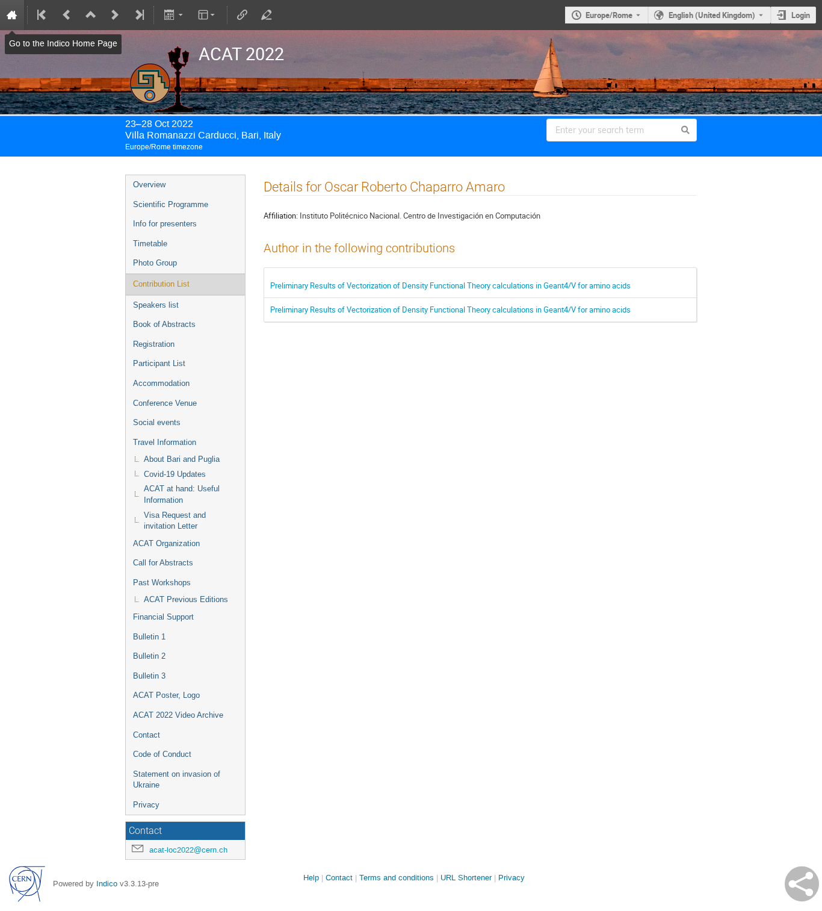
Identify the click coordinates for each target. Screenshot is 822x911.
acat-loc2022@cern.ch (188, 850)
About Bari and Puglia (182, 459)
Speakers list (156, 304)
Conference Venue (165, 403)
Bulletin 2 (149, 656)
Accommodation (161, 383)
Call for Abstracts (163, 562)
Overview (149, 184)
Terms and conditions (396, 877)
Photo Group (155, 262)
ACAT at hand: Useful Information (182, 494)
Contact (146, 734)
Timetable (150, 243)
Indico (106, 883)
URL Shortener (466, 877)
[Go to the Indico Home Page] (12, 15)
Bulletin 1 (149, 636)
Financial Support (163, 616)
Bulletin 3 (149, 675)
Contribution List (161, 283)
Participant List (159, 363)
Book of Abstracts (164, 324)
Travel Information (164, 442)
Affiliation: (281, 215)
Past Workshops (162, 582)
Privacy (146, 804)
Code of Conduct (162, 754)
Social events (157, 422)
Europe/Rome (609, 15)
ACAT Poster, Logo (166, 695)
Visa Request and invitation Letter (175, 521)
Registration (154, 344)
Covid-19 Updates (175, 474)
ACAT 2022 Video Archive (178, 715)
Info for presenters (165, 223)
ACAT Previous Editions (186, 599)
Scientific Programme (170, 204)
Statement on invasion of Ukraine (176, 780)
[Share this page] (802, 884)
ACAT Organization (166, 543)
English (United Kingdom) (712, 15)
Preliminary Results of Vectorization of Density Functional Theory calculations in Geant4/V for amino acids (450, 285)
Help (311, 877)
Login (800, 15)
